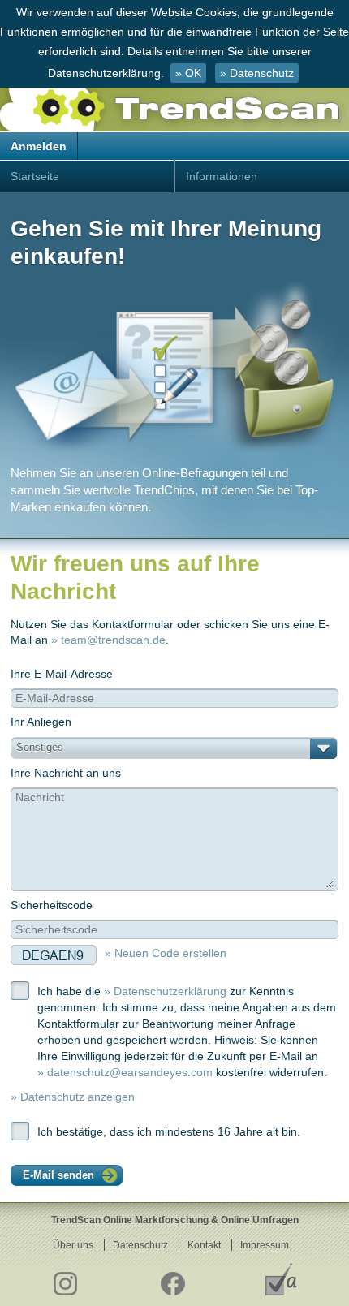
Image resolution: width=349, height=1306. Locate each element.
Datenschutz (140, 1245)
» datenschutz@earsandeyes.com (125, 1072)
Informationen (221, 176)
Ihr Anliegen (41, 734)
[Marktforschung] (281, 1279)
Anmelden (39, 146)
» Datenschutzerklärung (165, 991)
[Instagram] (64, 1279)
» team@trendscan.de (108, 639)
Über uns (73, 1245)
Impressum (264, 1245)
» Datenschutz (257, 73)
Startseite (35, 176)
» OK (188, 73)
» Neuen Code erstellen (165, 952)
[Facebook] (172, 1279)
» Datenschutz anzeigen (73, 1096)
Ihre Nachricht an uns (66, 772)
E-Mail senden (58, 1175)
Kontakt (204, 1245)
